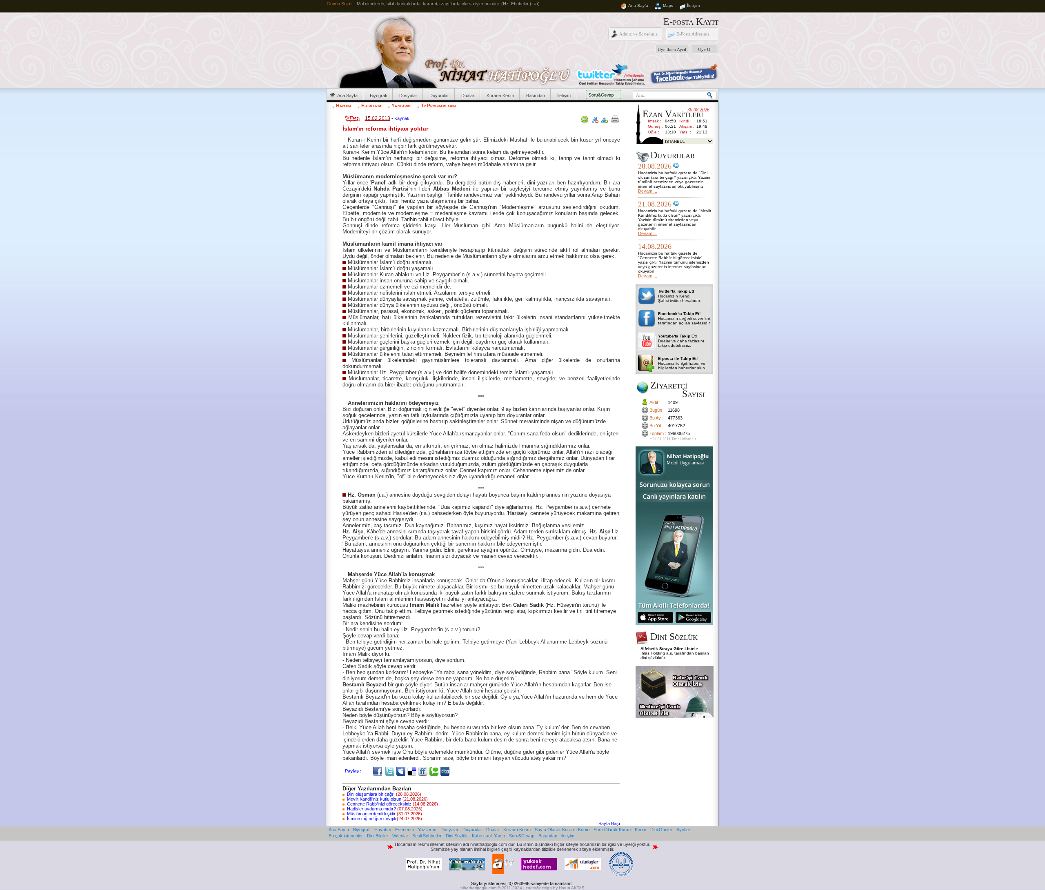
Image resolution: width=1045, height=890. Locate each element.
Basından (535, 95)
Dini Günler (661, 829)
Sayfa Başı (609, 823)
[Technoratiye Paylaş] (434, 770)
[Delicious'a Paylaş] (412, 770)
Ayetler (683, 829)
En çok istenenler (346, 835)
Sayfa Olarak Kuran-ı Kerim (562, 829)
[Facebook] (378, 770)
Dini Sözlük (457, 835)
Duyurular (439, 95)
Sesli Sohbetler (427, 835)
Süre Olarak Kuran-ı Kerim (620, 829)
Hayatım (343, 106)
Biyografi (378, 95)
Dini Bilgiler (377, 835)
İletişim (693, 5)
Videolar (400, 835)
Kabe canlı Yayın (488, 835)
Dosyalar (408, 95)
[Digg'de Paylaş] (445, 770)
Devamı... (647, 191)
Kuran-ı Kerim (500, 95)
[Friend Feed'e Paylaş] (423, 770)
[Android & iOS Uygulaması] (674, 623)
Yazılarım (401, 106)
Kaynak (401, 118)
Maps (668, 5)
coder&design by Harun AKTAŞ (555, 888)
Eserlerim (371, 106)
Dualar (467, 95)
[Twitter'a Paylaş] (390, 770)
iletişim (567, 835)
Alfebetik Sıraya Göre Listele (669, 648)
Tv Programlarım (438, 106)
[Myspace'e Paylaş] (401, 770)
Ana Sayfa (638, 5)
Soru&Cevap (521, 835)
